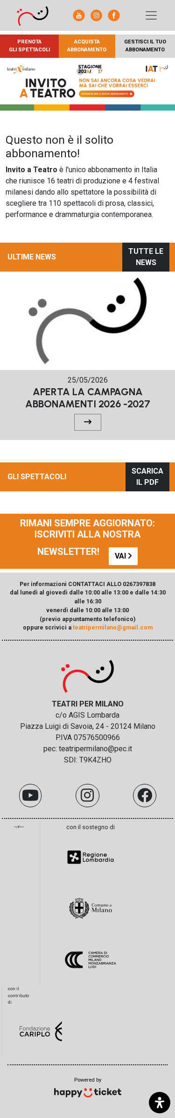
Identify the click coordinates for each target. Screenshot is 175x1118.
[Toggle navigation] (151, 15)
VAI (121, 556)
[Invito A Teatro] (33, 15)
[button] (80, 71)
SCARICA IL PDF (147, 477)
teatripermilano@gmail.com (113, 627)
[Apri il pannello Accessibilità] (159, 1102)
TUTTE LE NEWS (145, 257)
